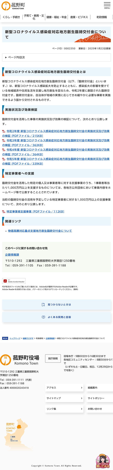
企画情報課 (50, 338)
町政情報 (102, 17)
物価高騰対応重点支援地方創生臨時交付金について (40, 230)
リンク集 (51, 409)
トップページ (15, 338)
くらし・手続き (11, 17)
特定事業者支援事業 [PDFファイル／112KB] (35, 211)
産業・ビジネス (79, 17)
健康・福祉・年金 (56, 17)
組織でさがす (28, 338)
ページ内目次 (16, 57)
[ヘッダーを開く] (107, 6)
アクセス (51, 387)
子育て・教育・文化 (34, 17)
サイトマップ (54, 398)
